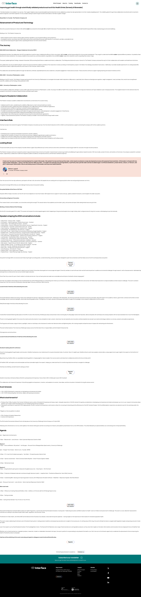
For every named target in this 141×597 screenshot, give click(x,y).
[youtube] (108, 577)
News (78, 572)
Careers (79, 575)
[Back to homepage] (9, 3)
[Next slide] (7, 174)
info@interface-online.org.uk (63, 569)
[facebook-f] (108, 573)
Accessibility (93, 571)
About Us (65, 3)
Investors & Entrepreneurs (7, 417)
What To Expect (57, 3)
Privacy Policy (93, 569)
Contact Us (85, 3)
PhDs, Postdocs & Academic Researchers (11, 415)
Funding (71, 3)
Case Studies (77, 3)
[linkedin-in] (108, 582)
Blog (78, 574)
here (15, 332)
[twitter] (108, 568)
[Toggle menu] (137, 3)
